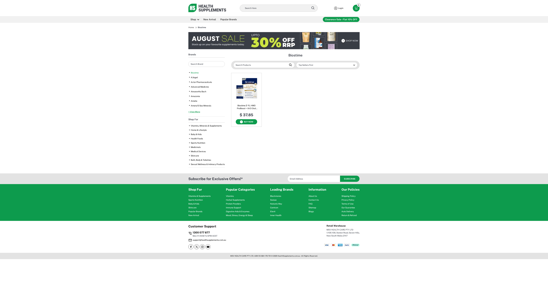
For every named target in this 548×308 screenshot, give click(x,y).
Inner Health (275, 215)
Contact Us (314, 200)
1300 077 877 (201, 232)
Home (191, 27)
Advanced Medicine (200, 87)
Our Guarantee (348, 207)
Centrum (274, 207)
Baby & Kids (196, 134)
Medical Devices (198, 151)
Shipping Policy (348, 196)
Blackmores (275, 196)
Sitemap (312, 207)
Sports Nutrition (198, 143)
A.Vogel (194, 77)
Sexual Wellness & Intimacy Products (208, 164)
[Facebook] (190, 246)
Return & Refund (349, 215)
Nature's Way (276, 204)
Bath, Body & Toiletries (201, 160)
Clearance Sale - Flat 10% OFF (341, 19)
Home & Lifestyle (199, 130)
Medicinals (196, 147)
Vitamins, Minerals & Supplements (206, 126)
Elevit (272, 211)
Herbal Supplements (235, 200)
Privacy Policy (348, 200)
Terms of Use (347, 204)
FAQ (310, 204)
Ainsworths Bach (198, 91)
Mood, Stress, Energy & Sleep (239, 215)
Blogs (311, 211)
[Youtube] (208, 246)
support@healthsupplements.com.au (209, 240)
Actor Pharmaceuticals (201, 82)
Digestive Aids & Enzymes (237, 211)
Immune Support (233, 207)
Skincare (195, 156)
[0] (356, 8)
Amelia (194, 101)
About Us (313, 196)
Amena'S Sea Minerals (201, 106)
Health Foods (197, 138)
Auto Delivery (348, 211)
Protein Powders (233, 204)
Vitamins (230, 196)
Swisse (273, 200)
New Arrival (209, 19)
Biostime (202, 27)
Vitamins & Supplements (199, 196)
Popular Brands (228, 19)
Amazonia (195, 96)
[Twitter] (196, 246)
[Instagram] (202, 246)
